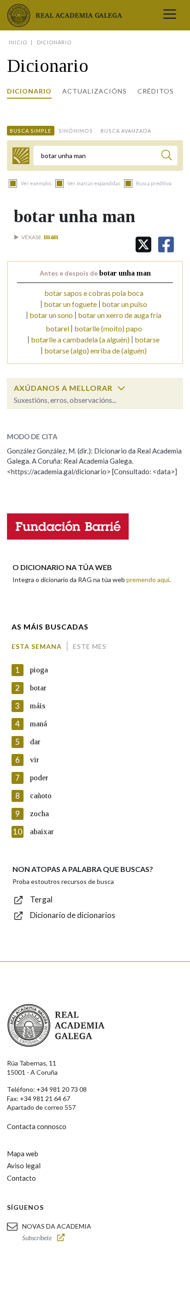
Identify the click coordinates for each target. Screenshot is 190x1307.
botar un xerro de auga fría (119, 315)
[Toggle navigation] (169, 15)
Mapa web (22, 1153)
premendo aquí (147, 579)
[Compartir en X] (143, 244)
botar (38, 687)
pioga (39, 669)
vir (34, 759)
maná (38, 723)
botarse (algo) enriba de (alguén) (95, 350)
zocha (39, 813)
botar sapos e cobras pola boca (93, 292)
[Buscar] (166, 156)
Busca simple (30, 131)
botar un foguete (70, 304)
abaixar (42, 831)
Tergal (41, 899)
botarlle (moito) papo (108, 328)
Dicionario (29, 91)
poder (39, 777)
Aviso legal (24, 1165)
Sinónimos (76, 131)
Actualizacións (94, 91)
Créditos (155, 91)
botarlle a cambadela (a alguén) (80, 339)
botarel (57, 328)
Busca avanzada (126, 131)
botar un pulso (124, 304)
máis (37, 705)
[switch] (121, 388)
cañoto (41, 795)
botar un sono (51, 315)
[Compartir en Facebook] (166, 244)
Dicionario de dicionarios (72, 915)
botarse (147, 339)
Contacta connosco (36, 1126)
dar (35, 741)
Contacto (21, 1178)
